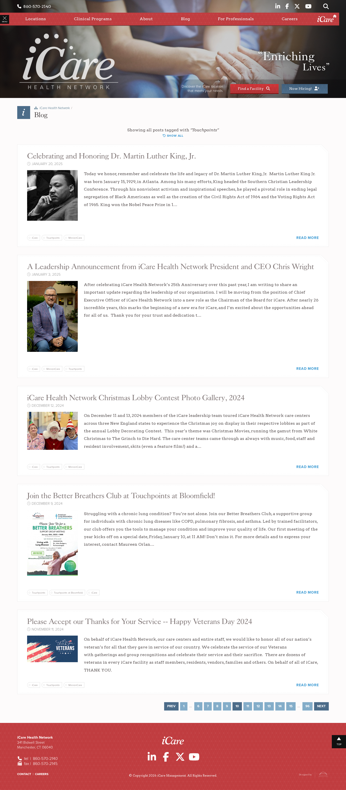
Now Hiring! (301, 89)
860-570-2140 (36, 6)
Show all (174, 135)
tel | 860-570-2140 (40, 758)
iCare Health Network (55, 108)
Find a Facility (251, 89)
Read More (307, 238)
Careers (41, 774)
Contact (24, 774)
